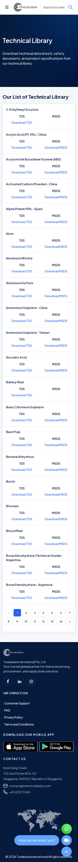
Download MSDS (56, 147)
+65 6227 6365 (19, 792)
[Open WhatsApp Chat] (66, 829)
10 (26, 621)
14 (60, 621)
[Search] (70, 7)
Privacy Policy (13, 717)
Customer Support (17, 703)
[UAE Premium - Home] (25, 7)
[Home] (13, 652)
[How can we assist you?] (66, 840)
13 (52, 621)
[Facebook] (7, 681)
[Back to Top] (66, 852)
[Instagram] (31, 681)
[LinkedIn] (19, 681)
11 (35, 621)
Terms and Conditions (19, 724)
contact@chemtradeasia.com (30, 786)
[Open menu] (6, 7)
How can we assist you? (37, 840)
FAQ (7, 710)
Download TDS (22, 122)
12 (43, 621)
